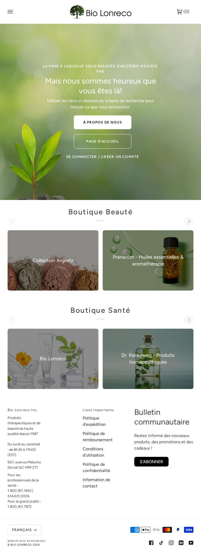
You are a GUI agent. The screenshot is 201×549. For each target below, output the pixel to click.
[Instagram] (171, 542)
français (22, 530)
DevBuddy (38, 541)
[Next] (188, 221)
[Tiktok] (161, 542)
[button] (62, 408)
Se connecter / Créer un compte (102, 157)
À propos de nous (102, 122)
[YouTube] (191, 542)
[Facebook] (151, 542)
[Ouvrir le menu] (15, 11)
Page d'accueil (102, 141)
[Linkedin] (181, 542)
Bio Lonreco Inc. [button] (23, 410)
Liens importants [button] (98, 410)
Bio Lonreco (21, 544)
